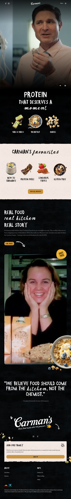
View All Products (35, 191)
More (61, 3)
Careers (6, 476)
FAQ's (38, 479)
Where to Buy (40, 476)
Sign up (35, 457)
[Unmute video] (60, 86)
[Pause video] (65, 86)
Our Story (9, 244)
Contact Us (40, 472)
